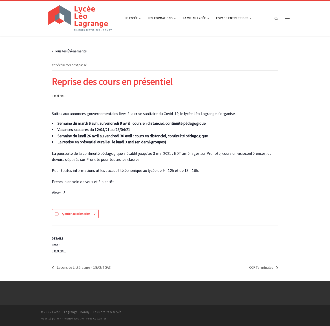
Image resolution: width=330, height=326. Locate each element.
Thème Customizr (95, 318)
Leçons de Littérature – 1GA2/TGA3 (83, 267)
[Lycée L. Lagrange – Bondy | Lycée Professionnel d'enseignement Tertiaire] (79, 17)
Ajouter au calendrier (76, 214)
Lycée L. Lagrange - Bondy (71, 312)
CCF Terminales (261, 267)
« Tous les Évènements (69, 51)
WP (59, 318)
